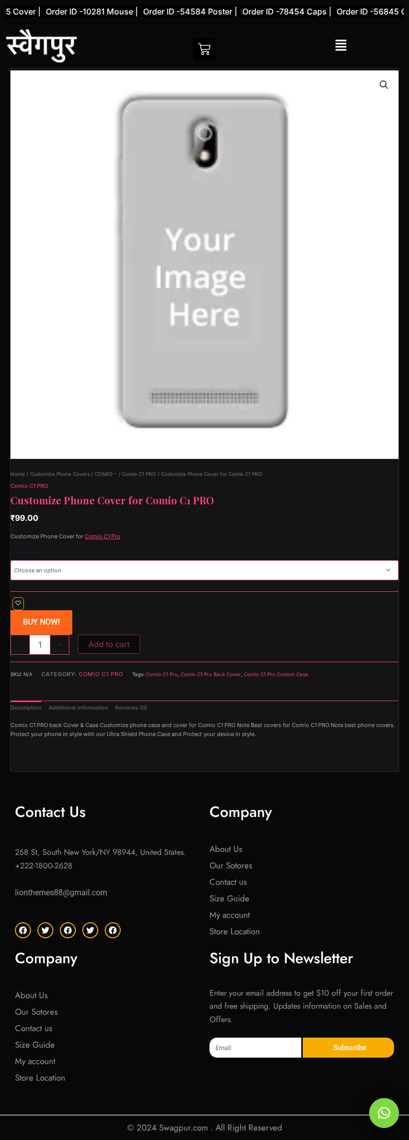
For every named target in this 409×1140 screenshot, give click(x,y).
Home (17, 474)
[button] (341, 45)
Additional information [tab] (78, 707)
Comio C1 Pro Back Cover (211, 674)
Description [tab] (25, 707)
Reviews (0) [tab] (131, 707)
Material (24, 551)
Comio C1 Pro (102, 536)
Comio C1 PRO (139, 474)
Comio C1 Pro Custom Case (276, 674)
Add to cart (109, 644)
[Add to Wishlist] (18, 604)
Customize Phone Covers (60, 474)
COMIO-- (106, 474)
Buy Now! (41, 622)
